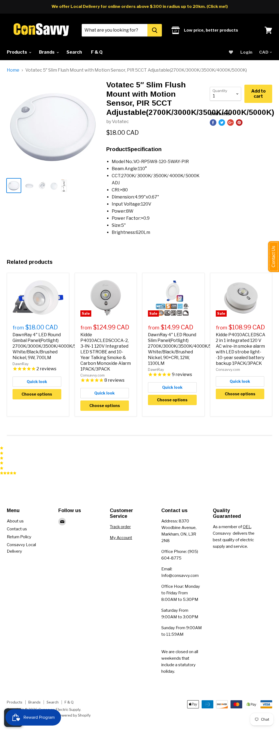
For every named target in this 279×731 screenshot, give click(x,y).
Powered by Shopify (74, 715)
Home (13, 70)
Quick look (37, 381)
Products (17, 52)
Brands (47, 52)
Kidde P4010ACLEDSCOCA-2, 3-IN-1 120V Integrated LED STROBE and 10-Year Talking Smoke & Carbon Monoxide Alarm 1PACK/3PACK (105, 352)
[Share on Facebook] (213, 122)
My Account (121, 537)
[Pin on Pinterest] (239, 122)
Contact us (17, 529)
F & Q (96, 52)
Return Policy (19, 536)
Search (74, 52)
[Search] (154, 30)
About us (15, 521)
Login (246, 52)
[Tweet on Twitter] (222, 122)
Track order (120, 526)
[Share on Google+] (230, 122)
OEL (247, 526)
